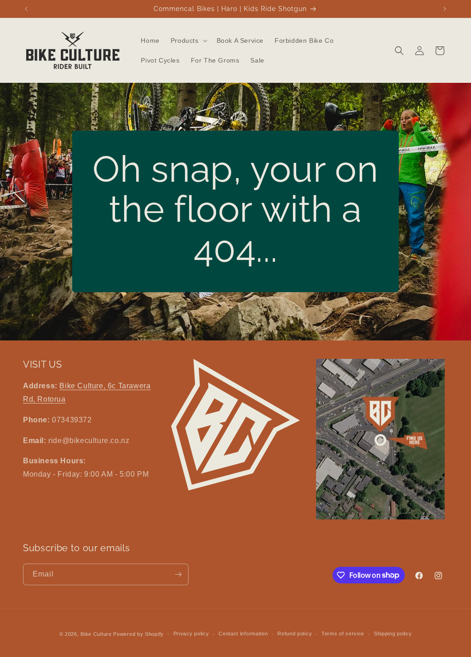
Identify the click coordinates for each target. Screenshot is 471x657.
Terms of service (343, 633)
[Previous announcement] (26, 8)
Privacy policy (191, 633)
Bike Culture (95, 634)
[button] (188, 40)
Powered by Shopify (138, 634)
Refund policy (294, 633)
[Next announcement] (445, 8)
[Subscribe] (178, 574)
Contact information (243, 633)
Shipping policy (393, 633)
